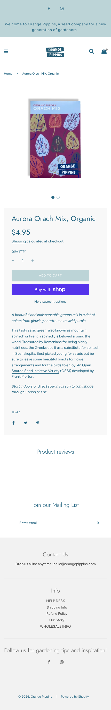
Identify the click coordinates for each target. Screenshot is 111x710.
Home (8, 73)
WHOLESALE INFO (55, 626)
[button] (52, 197)
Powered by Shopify (75, 696)
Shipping (19, 241)
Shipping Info (57, 607)
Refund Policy (56, 613)
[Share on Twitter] (25, 422)
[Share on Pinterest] (37, 422)
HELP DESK (55, 601)
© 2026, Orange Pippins (35, 696)
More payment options (50, 301)
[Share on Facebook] (13, 422)
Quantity (19, 251)
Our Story (56, 620)
